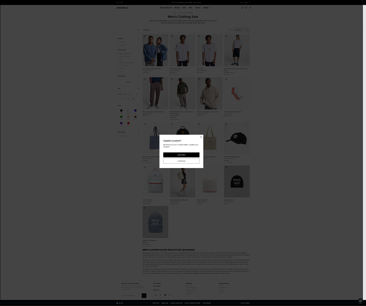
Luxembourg (181, 161)
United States (181, 155)
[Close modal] (201, 137)
